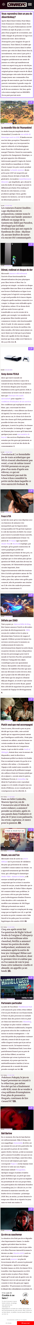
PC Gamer (12, 541)
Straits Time (5, 544)
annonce (14, 1259)
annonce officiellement (18, 273)
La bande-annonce (17, 170)
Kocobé (2, 123)
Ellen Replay (4, 796)
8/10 (9, 1089)
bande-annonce (23, 217)
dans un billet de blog (22, 624)
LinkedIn (21, 799)
